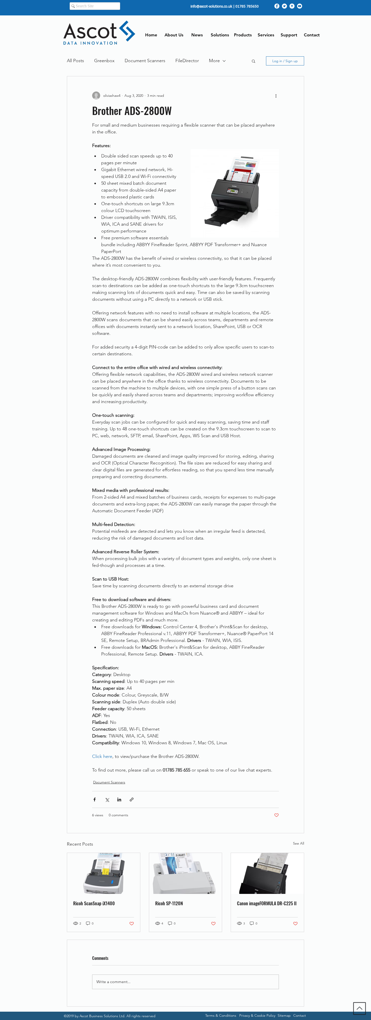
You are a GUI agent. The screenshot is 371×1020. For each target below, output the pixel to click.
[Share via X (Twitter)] (106, 799)
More (214, 60)
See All (298, 843)
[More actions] (276, 95)
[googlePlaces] (292, 6)
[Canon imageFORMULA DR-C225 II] (267, 873)
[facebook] (276, 6)
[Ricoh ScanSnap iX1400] (103, 873)
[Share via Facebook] (94, 799)
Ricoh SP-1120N (169, 903)
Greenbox (104, 60)
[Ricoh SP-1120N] (185, 873)
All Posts (75, 60)
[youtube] (299, 6)
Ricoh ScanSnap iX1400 (94, 903)
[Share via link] (131, 799)
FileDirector (187, 60)
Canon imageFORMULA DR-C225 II (267, 903)
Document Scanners (145, 60)
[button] (253, 61)
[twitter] (284, 6)
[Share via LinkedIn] (119, 799)
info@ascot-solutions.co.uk (211, 6)
